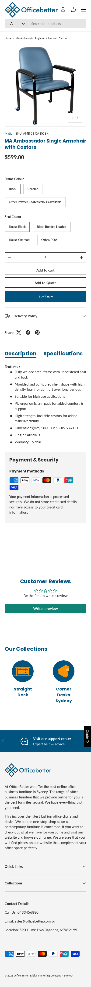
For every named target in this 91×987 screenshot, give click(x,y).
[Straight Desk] (23, 671)
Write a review (45, 608)
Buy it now (45, 296)
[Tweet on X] (18, 332)
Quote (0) (87, 737)
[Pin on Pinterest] (37, 332)
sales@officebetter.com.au (35, 921)
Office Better (21, 975)
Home (8, 38)
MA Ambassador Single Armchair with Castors (41, 38)
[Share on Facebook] (28, 332)
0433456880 (28, 912)
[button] (73, 9)
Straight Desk (23, 692)
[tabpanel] (45, 404)
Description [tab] (20, 353)
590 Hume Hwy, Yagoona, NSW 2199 (48, 930)
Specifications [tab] (63, 353)
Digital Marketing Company (45, 975)
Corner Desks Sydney (64, 695)
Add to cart (45, 270)
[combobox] (45, 23)
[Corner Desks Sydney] (63, 671)
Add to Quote (45, 283)
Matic (8, 133)
